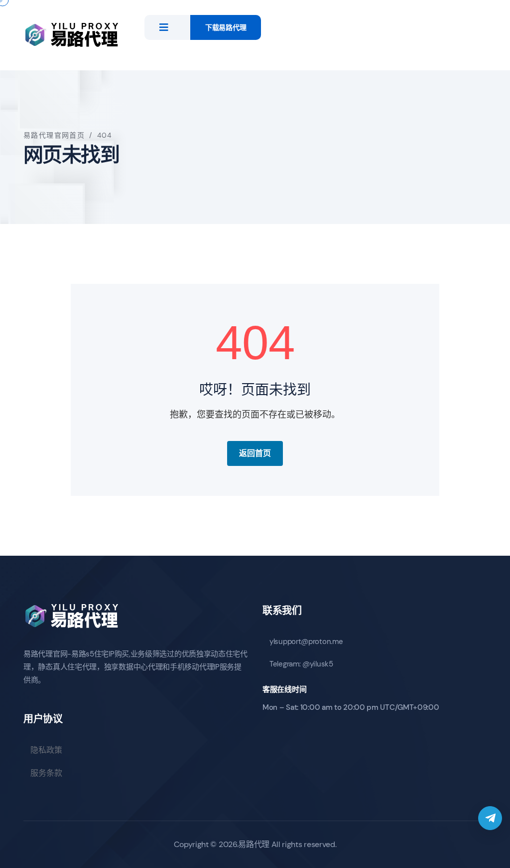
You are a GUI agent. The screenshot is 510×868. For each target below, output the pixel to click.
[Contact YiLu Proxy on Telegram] (490, 818)
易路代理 (253, 844)
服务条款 (46, 773)
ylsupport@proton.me (306, 642)
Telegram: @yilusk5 (301, 664)
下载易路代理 (225, 27)
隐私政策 (46, 750)
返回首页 (255, 453)
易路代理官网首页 (54, 135)
